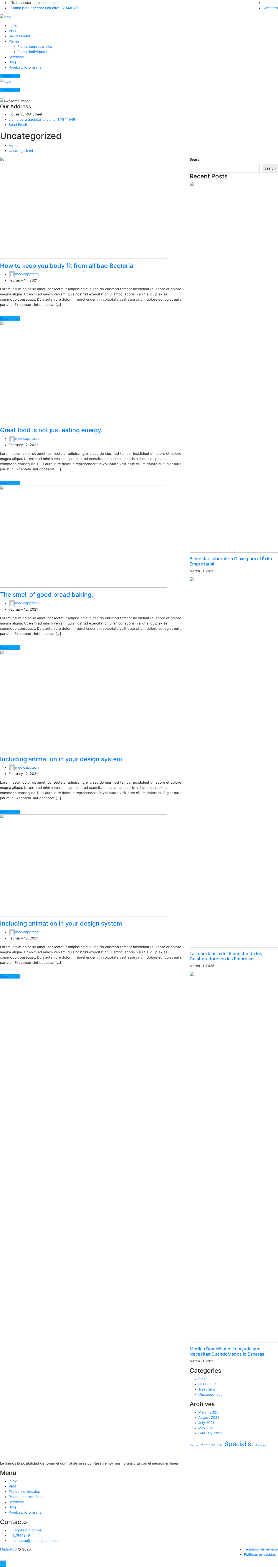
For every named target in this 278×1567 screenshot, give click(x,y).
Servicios (16, 57)
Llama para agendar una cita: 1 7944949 (44, 8)
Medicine (207, 1445)
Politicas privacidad (260, 1554)
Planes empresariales (34, 46)
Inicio (13, 25)
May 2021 (206, 1428)
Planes (14, 41)
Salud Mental (19, 36)
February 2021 (210, 1433)
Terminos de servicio (261, 1549)
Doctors (194, 1445)
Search (196, 159)
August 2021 (208, 1417)
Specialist (238, 1444)
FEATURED (207, 1384)
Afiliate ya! (11, 76)
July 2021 (206, 1422)
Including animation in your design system (61, 759)
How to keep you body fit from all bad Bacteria (66, 265)
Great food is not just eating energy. (51, 430)
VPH (12, 31)
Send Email (18, 124)
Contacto (270, 8)
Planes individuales (32, 51)
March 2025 (208, 1412)
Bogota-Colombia (27, 1530)
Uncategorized (21, 150)
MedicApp (8, 1549)
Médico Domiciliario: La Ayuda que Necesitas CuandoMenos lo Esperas (227, 1351)
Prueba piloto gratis (25, 67)
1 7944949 (21, 1535)
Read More (9, 318)
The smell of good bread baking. (46, 594)
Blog (12, 62)
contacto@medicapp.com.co (36, 1540)
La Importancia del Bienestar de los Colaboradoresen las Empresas (226, 956)
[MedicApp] (5, 16)
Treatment (206, 1389)
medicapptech (27, 274)
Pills (219, 1445)
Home (13, 145)
